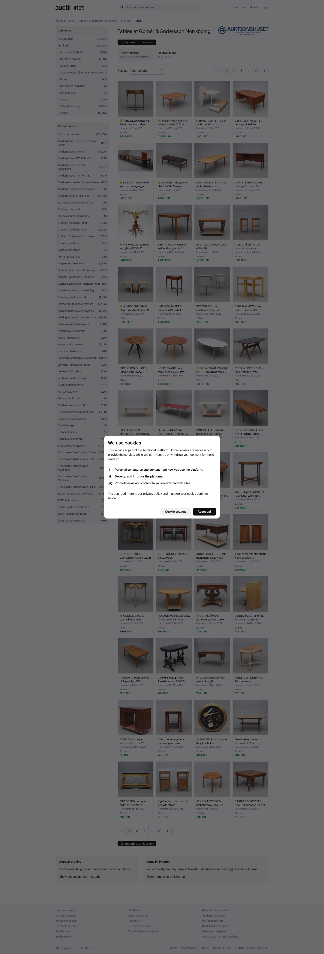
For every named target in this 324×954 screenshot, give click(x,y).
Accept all (205, 512)
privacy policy (152, 494)
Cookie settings (175, 512)
